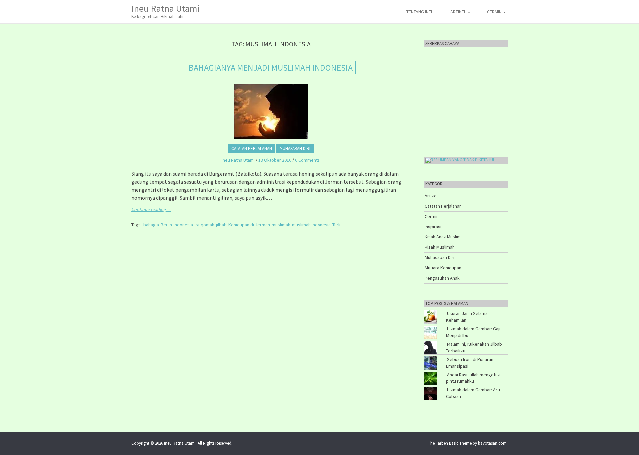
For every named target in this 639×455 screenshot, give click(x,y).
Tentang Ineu (420, 12)
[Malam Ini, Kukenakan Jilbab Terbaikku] (438, 342)
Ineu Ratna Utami (165, 10)
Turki (337, 225)
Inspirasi (433, 226)
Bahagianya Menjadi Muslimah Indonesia (271, 67)
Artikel (458, 12)
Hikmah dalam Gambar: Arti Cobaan (473, 393)
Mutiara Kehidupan (443, 268)
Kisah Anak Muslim (443, 237)
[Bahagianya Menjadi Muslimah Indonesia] (270, 111)
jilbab (221, 225)
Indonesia (183, 225)
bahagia (151, 225)
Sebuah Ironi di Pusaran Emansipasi (469, 362)
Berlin (166, 225)
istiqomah (204, 225)
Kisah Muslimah (440, 247)
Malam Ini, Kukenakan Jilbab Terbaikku (474, 347)
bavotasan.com (492, 443)
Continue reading (151, 209)
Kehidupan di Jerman (249, 225)
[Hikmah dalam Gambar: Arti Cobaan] (438, 388)
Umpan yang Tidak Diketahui (466, 160)
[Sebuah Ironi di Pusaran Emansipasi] (438, 357)
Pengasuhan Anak (442, 278)
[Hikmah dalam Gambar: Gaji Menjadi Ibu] (438, 327)
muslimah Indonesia (311, 225)
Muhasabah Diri (295, 148)
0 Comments (307, 160)
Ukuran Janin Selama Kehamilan (467, 316)
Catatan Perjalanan (251, 148)
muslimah (281, 225)
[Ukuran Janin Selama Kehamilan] (438, 311)
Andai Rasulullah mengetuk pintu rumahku (473, 378)
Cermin (495, 12)
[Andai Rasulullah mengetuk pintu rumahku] (438, 373)
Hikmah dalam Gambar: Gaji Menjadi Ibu (473, 332)
